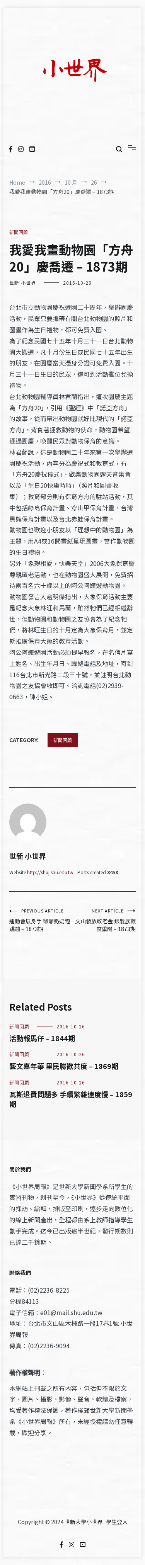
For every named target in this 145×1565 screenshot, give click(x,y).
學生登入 (117, 1522)
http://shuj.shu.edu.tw (50, 872)
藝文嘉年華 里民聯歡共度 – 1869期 (63, 1066)
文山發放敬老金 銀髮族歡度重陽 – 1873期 (105, 920)
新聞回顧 (18, 232)
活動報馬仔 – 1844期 (42, 1038)
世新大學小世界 (83, 1522)
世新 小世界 (22, 282)
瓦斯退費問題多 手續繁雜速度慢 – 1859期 (70, 1099)
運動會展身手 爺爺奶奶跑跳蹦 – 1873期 (39, 920)
